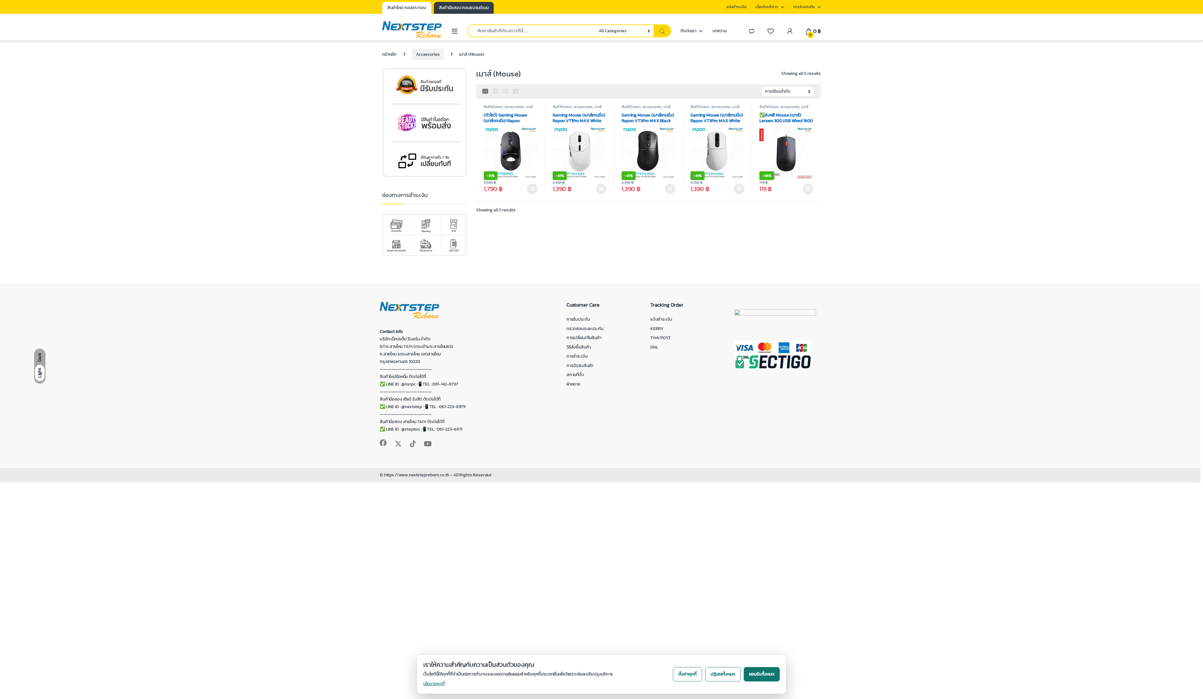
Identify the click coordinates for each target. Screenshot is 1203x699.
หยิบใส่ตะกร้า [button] (532, 189)
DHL (654, 347)
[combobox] (531, 30)
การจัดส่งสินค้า (579, 365)
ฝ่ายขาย (573, 384)
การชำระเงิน (576, 356)
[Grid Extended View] (495, 91)
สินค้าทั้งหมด (493, 107)
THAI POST (660, 337)
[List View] (505, 91)
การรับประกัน (804, 7)
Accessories (428, 54)
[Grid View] (485, 91)
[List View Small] (515, 91)
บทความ (719, 31)
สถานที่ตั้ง (575, 374)
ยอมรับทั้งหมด (761, 674)
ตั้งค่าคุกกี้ (687, 674)
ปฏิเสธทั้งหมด (723, 674)
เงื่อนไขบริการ (766, 7)
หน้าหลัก (389, 54)
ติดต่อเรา (688, 31)
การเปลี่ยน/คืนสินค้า (584, 337)
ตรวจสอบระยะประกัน (584, 328)
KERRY (657, 328)
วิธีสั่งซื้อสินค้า (578, 347)
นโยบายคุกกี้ (434, 684)
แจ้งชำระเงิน (736, 7)
